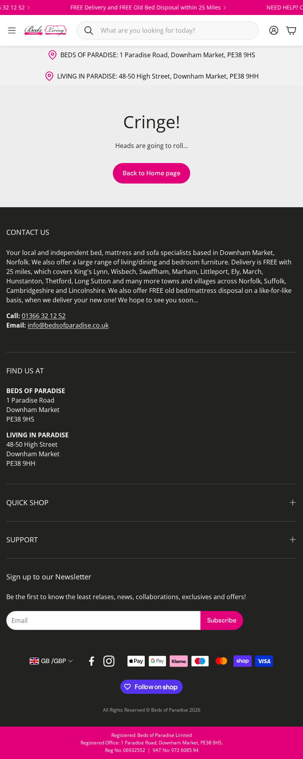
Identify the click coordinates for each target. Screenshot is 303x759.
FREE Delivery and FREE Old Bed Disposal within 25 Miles (140, 7)
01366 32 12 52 (43, 315)
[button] (167, 30)
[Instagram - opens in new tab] (108, 661)
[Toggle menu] (11, 30)
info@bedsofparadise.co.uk (68, 325)
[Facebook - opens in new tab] (91, 661)
